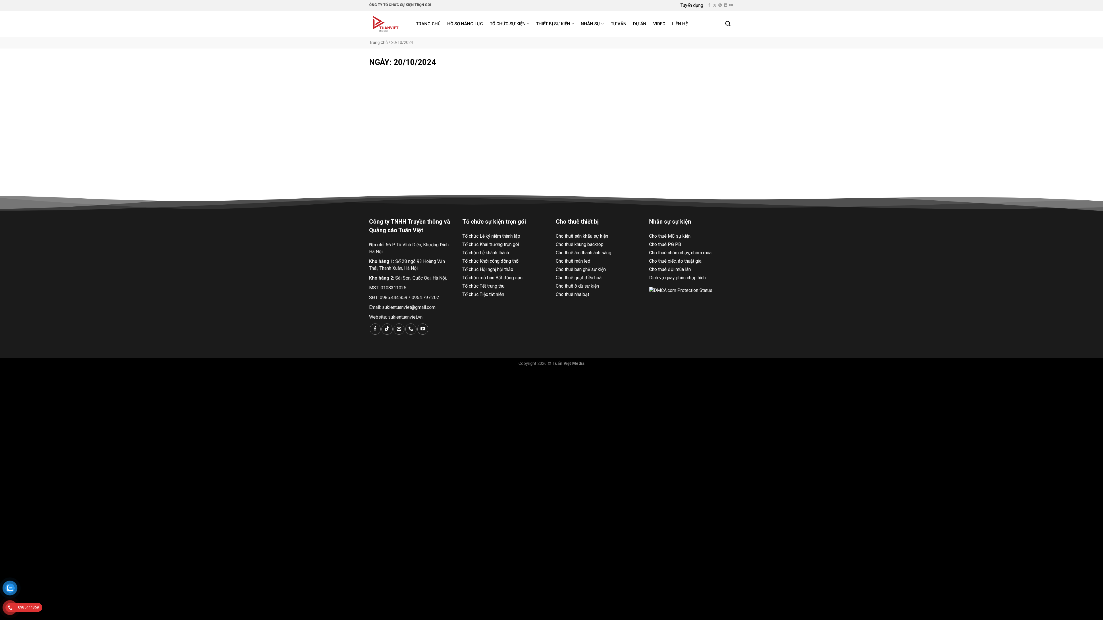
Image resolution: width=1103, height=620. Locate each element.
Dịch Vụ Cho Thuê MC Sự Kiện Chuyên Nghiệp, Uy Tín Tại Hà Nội (426, 158)
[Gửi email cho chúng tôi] (399, 329)
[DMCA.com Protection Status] (680, 290)
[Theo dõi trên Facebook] (709, 5)
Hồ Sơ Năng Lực (465, 23)
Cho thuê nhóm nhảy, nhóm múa (680, 252)
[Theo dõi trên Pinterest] (720, 5)
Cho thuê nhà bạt (572, 294)
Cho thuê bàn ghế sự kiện (581, 269)
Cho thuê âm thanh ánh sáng (583, 252)
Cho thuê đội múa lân (670, 269)
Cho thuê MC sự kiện (670, 236)
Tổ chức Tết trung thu (483, 286)
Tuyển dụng (691, 5)
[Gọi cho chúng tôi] (410, 329)
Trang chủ (428, 23)
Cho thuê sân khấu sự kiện (582, 236)
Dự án (639, 23)
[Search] (728, 24)
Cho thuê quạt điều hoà (578, 277)
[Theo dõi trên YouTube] (731, 5)
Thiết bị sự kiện (553, 23)
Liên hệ (680, 23)
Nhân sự (590, 23)
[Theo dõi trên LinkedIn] (725, 5)
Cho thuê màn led (573, 261)
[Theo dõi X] (714, 5)
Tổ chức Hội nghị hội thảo (487, 269)
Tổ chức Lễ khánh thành (485, 252)
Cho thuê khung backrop (579, 244)
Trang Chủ (378, 42)
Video (659, 23)
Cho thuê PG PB (665, 244)
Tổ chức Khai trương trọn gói (490, 244)
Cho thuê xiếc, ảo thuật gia (675, 261)
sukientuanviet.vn (405, 317)
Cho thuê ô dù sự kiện (577, 286)
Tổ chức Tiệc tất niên (483, 294)
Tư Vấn (618, 23)
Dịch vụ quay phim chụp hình (677, 277)
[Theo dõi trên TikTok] (386, 329)
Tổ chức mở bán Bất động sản (492, 277)
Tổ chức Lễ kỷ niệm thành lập (491, 236)
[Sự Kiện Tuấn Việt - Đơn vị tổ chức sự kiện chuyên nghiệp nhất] (386, 24)
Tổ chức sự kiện (508, 23)
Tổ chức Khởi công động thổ (490, 261)
